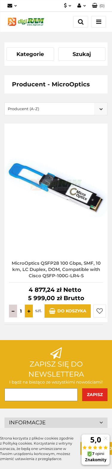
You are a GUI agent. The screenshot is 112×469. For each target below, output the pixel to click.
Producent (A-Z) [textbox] (23, 108)
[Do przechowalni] (99, 311)
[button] (98, 6)
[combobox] (56, 108)
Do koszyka (71, 311)
